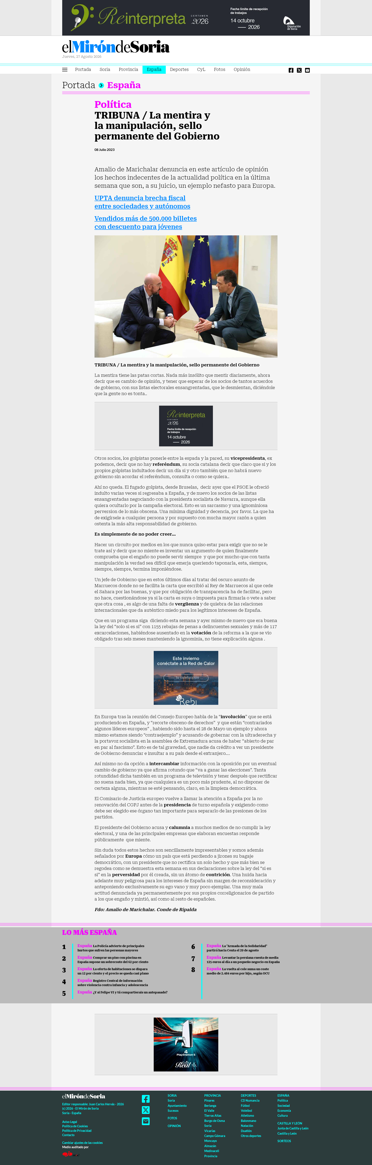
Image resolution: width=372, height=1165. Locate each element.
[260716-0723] (186, 1044)
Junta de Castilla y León (292, 1128)
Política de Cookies (75, 1126)
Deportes (179, 69)
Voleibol (246, 1110)
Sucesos (173, 1110)
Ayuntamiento (177, 1105)
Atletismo (247, 1115)
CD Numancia (250, 1100)
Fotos (219, 69)
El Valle (209, 1110)
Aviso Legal (69, 1122)
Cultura (282, 1115)
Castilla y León (289, 1123)
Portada (83, 69)
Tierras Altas (212, 1115)
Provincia (128, 69)
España (154, 69)
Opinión (242, 69)
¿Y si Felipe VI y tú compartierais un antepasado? (122, 992)
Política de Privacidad (76, 1130)
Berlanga (210, 1105)
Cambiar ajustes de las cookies (82, 1143)
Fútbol (245, 1105)
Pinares (209, 1100)
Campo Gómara (214, 1136)
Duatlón (246, 1131)
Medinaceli (211, 1151)
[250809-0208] (186, 677)
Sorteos (284, 1141)
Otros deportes (251, 1136)
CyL (201, 69)
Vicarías (209, 1131)
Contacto (68, 1135)
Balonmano (248, 1121)
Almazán (210, 1146)
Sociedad (283, 1105)
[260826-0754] (186, 17)
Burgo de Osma (214, 1121)
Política (113, 104)
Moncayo (210, 1141)
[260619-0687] (186, 425)
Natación (247, 1125)
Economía (284, 1110)
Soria (105, 69)
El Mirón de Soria (116, 47)
